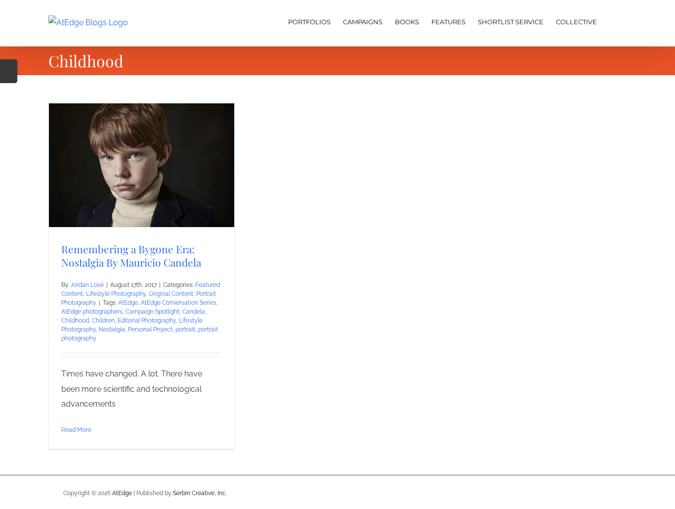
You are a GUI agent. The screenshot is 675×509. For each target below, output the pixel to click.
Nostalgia (112, 329)
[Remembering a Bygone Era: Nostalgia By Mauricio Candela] (141, 165)
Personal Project (150, 329)
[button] (611, 21)
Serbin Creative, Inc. (200, 493)
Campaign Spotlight (152, 311)
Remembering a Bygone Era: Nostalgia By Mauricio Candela (131, 255)
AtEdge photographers (92, 311)
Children (103, 320)
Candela (193, 311)
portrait (185, 329)
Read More (76, 429)
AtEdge (128, 302)
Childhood (75, 320)
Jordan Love (87, 284)
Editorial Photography (147, 320)
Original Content (171, 293)
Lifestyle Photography (116, 293)
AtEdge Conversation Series (178, 302)
